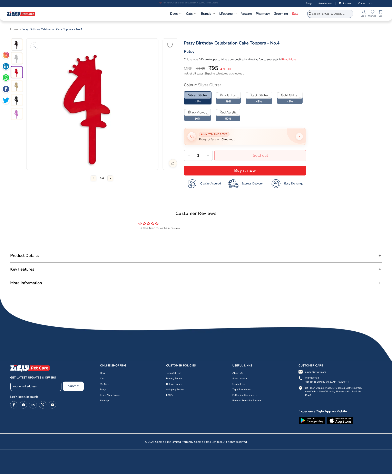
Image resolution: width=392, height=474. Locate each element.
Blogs (309, 3)
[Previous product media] (93, 178)
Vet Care (104, 384)
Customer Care (310, 365)
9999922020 (327, 379)
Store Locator (325, 3)
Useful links (242, 365)
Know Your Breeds (110, 395)
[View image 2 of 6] (17, 58)
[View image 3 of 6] (17, 72)
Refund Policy (174, 384)
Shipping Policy (175, 389)
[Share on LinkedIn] (6, 66)
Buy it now (245, 170)
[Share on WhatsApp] (6, 78)
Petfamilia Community (244, 395)
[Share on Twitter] (6, 100)
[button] (176, 14)
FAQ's (169, 395)
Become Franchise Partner (246, 400)
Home (14, 29)
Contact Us (365, 3)
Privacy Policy (174, 378)
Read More (289, 59)
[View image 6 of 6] (17, 114)
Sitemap (104, 400)
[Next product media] (110, 178)
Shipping (209, 73)
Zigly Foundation (241, 389)
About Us (237, 373)
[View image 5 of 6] (17, 100)
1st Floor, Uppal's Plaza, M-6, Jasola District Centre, (333, 388)
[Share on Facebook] (6, 89)
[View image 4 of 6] (17, 86)
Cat (102, 378)
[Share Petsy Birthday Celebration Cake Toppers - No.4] (173, 163)
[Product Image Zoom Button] (34, 46)
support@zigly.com (315, 372)
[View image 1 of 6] (17, 44)
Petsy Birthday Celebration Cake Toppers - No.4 (51, 29)
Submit (73, 386)
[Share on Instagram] (6, 55)
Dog (102, 373)
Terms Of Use (173, 373)
